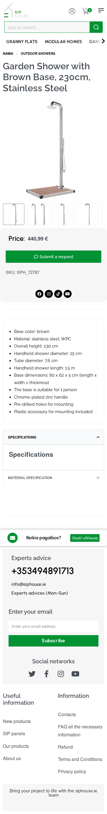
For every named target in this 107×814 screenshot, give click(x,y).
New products (17, 721)
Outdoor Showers (38, 53)
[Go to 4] (87, 214)
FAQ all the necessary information (80, 730)
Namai (8, 53)
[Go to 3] (63, 214)
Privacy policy (72, 771)
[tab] (53, 437)
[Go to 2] (38, 214)
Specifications (22, 437)
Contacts (67, 714)
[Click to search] (96, 27)
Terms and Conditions (80, 759)
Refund (65, 747)
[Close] (100, 27)
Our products (16, 746)
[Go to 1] (14, 214)
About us (12, 758)
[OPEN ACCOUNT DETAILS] (72, 10)
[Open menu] (101, 10)
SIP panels (14, 733)
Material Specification (30, 477)
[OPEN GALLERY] (53, 150)
